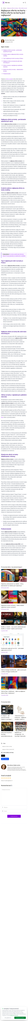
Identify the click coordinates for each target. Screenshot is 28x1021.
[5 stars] (10, 778)
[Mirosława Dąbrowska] (2, 41)
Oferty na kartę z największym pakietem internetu (12, 66)
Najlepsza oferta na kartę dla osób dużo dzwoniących (12, 62)
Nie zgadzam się (8, 1017)
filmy (2, 417)
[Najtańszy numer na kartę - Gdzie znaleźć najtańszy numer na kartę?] (14, 596)
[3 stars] (6, 778)
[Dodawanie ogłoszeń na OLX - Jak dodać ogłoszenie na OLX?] (14, 639)
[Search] (25, 2)
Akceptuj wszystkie (20, 1017)
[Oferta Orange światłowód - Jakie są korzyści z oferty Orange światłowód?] (14, 661)
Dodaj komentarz (14, 816)
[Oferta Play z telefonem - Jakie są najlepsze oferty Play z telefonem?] (14, 682)
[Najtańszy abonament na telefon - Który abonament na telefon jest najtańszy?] (14, 575)
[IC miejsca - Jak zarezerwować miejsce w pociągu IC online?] (7, 709)
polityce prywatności (14, 1015)
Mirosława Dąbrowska (9, 40)
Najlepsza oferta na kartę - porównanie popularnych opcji (12, 50)
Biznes (4, 8)
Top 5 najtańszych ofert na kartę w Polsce (13, 58)
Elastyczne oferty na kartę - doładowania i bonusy (13, 70)
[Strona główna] (1, 8)
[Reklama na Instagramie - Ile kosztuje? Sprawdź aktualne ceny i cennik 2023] (21, 726)
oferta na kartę (9, 79)
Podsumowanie (6, 73)
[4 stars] (8, 778)
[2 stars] (4, 778)
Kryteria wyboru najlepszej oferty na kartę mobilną (13, 55)
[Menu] (23, 2)
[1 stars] (2, 778)
